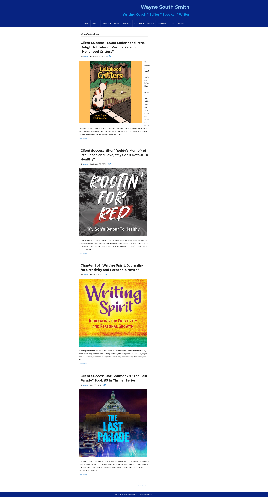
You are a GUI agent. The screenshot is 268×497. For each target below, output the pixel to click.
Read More (83, 138)
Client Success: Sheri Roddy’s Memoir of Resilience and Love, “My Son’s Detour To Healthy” (114, 155)
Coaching (105, 23)
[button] (98, 23)
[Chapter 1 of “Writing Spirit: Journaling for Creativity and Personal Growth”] (113, 312)
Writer (149, 23)
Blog (172, 23)
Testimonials (162, 23)
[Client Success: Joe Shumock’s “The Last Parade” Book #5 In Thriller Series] (113, 423)
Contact (181, 23)
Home (86, 23)
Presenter (138, 23)
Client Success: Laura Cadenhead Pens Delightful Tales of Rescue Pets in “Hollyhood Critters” (113, 47)
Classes (126, 23)
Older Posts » (143, 486)
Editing (116, 23)
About (94, 23)
